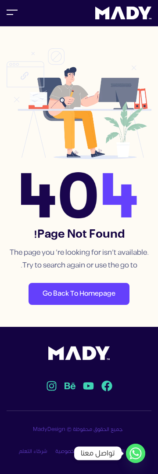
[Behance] (70, 386)
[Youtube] (88, 386)
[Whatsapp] (135, 453)
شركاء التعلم (33, 451)
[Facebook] (106, 386)
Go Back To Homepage (79, 293)
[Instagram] (51, 386)
